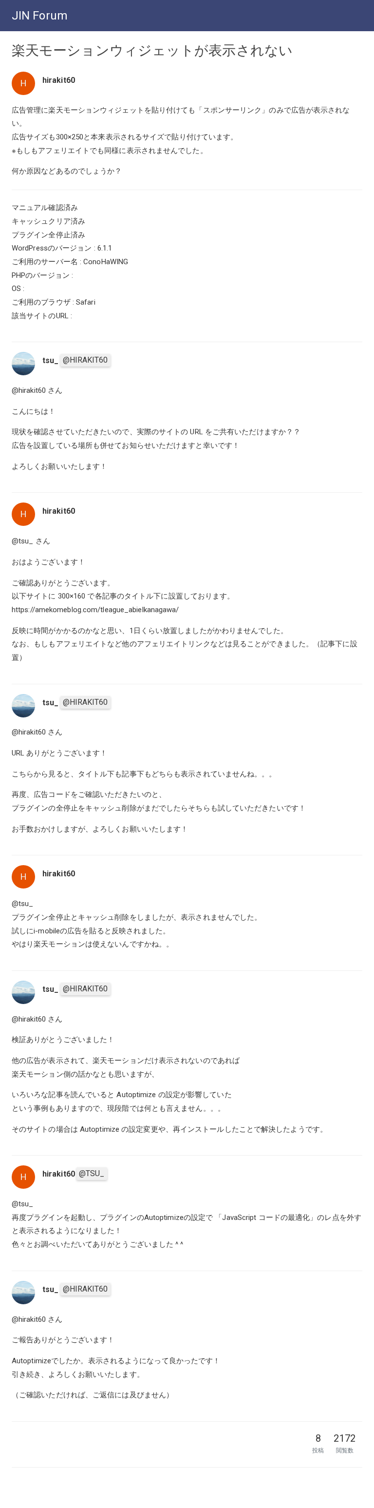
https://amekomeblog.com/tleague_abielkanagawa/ (95, 609)
